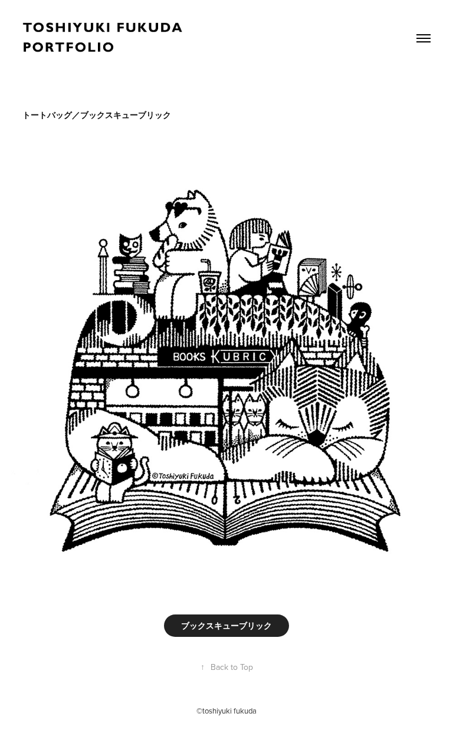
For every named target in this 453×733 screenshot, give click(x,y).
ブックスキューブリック (226, 625)
